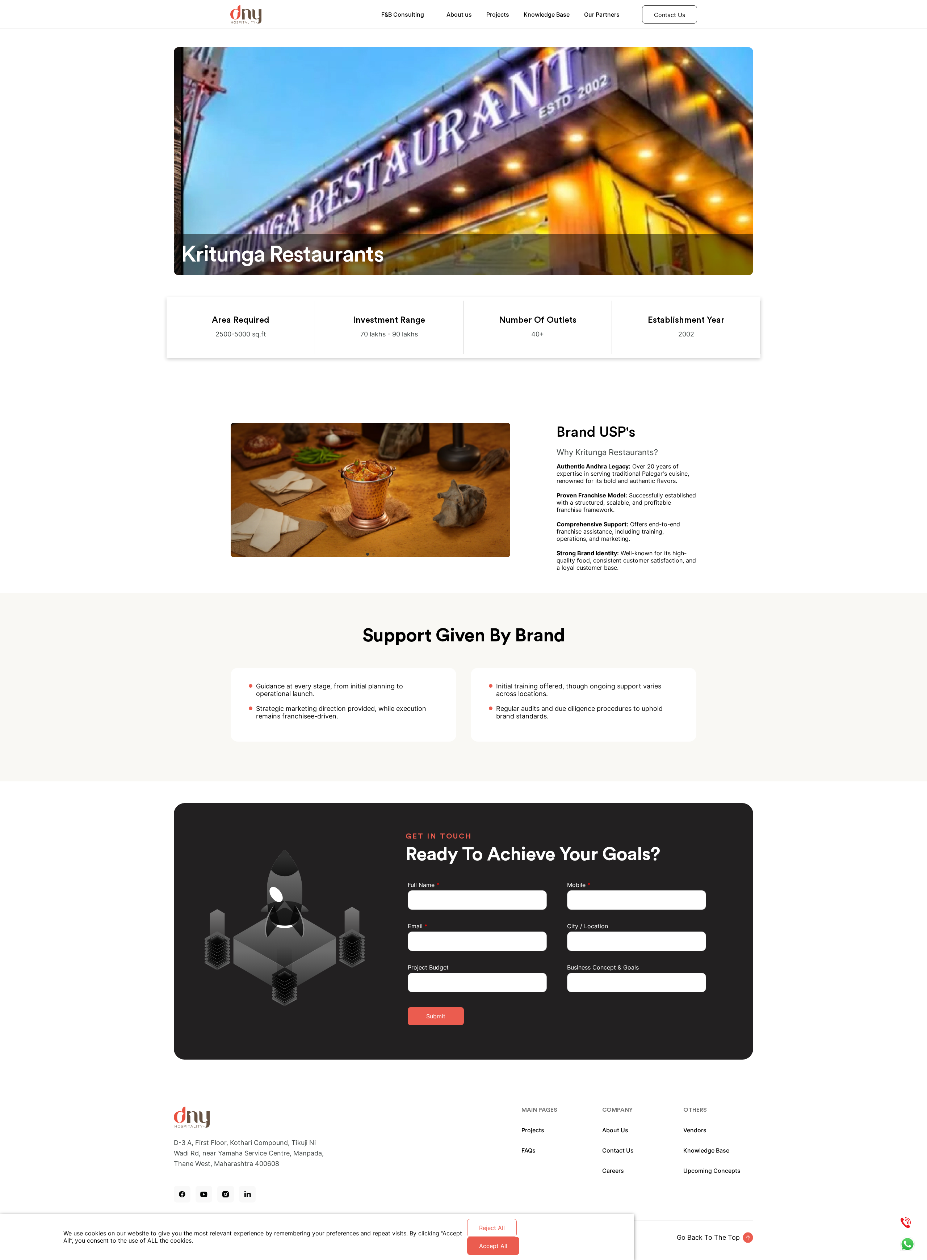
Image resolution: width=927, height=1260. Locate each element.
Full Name (423, 884)
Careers (613, 1170)
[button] (367, 554)
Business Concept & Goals (603, 967)
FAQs (528, 1150)
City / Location (587, 926)
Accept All (493, 1246)
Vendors (694, 1130)
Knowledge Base (547, 14)
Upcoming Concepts (712, 1170)
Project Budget (428, 967)
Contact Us (669, 14)
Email (417, 926)
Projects (497, 14)
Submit (435, 1016)
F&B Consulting (402, 14)
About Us (615, 1130)
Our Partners (602, 14)
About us (459, 14)
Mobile (578, 884)
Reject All (492, 1227)
